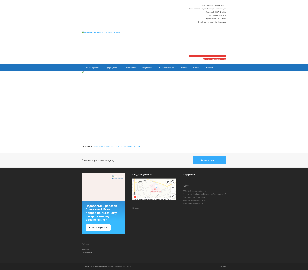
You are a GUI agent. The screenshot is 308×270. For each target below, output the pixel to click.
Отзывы (135, 208)
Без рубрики (87, 252)
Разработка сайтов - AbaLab (104, 266)
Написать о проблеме (98, 228)
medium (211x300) (114, 146)
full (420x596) (99, 146)
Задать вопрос (208, 160)
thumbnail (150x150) (131, 146)
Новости (85, 249)
